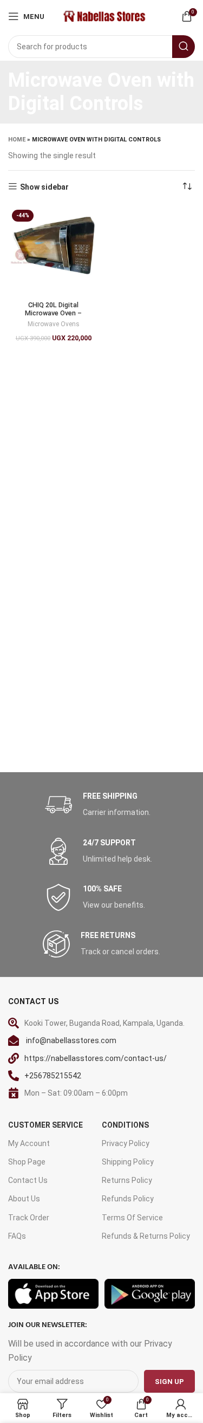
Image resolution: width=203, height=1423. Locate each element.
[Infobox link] (102, 805)
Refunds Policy (128, 1198)
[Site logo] (103, 15)
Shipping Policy (128, 1161)
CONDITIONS (125, 1125)
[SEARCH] (183, 46)
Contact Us (28, 1180)
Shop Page (26, 1161)
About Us (24, 1198)
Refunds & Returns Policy (146, 1236)
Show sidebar (44, 187)
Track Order (28, 1217)
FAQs (17, 1236)
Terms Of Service (132, 1217)
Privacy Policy (125, 1143)
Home (16, 139)
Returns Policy (127, 1180)
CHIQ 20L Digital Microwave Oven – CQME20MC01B (53, 313)
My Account (29, 1143)
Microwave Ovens (54, 324)
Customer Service (45, 1125)
